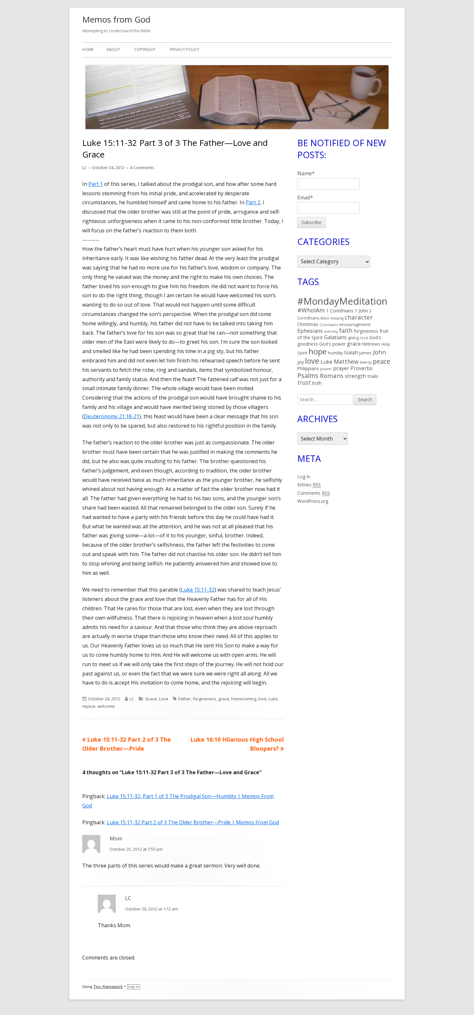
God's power (332, 344)
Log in (303, 476)
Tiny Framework (108, 987)
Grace (151, 699)
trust (304, 382)
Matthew (346, 361)
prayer (341, 368)
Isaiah (351, 352)
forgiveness (204, 699)
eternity (331, 331)
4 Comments (142, 167)
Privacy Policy (184, 49)
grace (223, 699)
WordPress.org (312, 501)
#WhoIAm (311, 310)
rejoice (88, 706)
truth (316, 383)
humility (335, 353)
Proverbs (361, 368)
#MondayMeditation (342, 301)
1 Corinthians (339, 311)
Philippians (308, 368)
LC (84, 167)
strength (355, 376)
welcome (106, 706)
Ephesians (310, 330)
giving (353, 337)
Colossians (329, 324)
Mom (116, 838)
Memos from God (116, 19)
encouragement (354, 324)
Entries (309, 485)
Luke (273, 699)
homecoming (243, 699)
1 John (361, 311)
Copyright (145, 49)
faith (345, 330)
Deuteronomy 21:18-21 (111, 416)
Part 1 (95, 184)
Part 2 (253, 202)
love (262, 699)
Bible (325, 318)
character (359, 317)
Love (163, 699)
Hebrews (371, 344)
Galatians (335, 337)
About (113, 49)
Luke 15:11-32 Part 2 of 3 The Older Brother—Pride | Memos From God (193, 822)
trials (372, 376)
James (365, 353)
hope (318, 351)
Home (88, 49)
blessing (337, 318)
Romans (331, 375)
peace (381, 361)
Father (184, 699)
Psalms (308, 375)
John (379, 352)
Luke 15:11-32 (197, 589)
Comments (313, 493)
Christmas (307, 324)
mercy (365, 362)
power (326, 368)
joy (300, 362)
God (364, 337)
